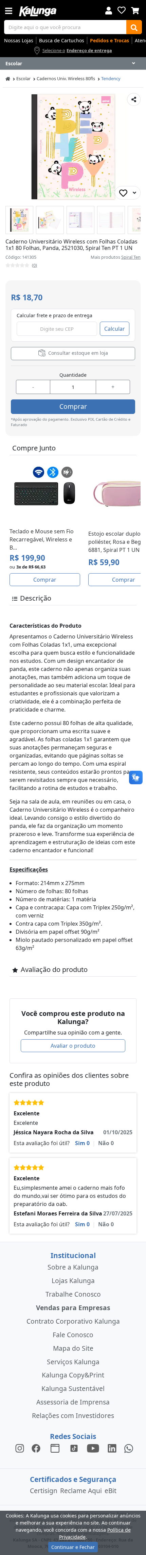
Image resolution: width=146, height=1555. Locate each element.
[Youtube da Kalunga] (93, 1448)
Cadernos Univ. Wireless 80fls (66, 78)
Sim (82, 1143)
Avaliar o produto (73, 1045)
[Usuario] (109, 10)
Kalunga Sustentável (73, 1388)
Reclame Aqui (81, 1490)
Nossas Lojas (18, 40)
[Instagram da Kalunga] (19, 1448)
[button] (19, 220)
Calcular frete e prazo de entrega (54, 315)
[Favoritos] (121, 10)
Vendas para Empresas (73, 1307)
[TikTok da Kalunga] (74, 1448)
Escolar (23, 78)
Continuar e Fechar (73, 1547)
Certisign (43, 1490)
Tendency (111, 78)
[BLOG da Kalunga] (112, 1448)
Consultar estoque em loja (77, 353)
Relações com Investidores (73, 1415)
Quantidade (73, 375)
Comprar (73, 406)
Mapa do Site (73, 1348)
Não (106, 1143)
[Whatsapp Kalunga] (129, 1448)
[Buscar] (134, 27)
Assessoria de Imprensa (73, 1402)
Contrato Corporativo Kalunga (73, 1321)
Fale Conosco (73, 1334)
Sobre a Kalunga (73, 1267)
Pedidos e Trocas (109, 40)
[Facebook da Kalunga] (37, 1448)
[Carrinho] (135, 10)
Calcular (114, 328)
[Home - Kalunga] (7, 78)
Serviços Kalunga (73, 1361)
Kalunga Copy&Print (73, 1374)
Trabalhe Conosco (73, 1294)
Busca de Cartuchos (61, 40)
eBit (110, 1490)
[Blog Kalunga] (55, 1448)
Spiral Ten (131, 257)
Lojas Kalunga (73, 1280)
